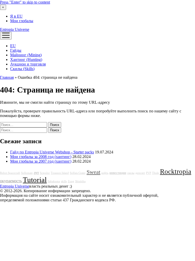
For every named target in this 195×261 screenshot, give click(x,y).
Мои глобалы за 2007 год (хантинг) (40, 161)
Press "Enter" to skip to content (25, 2)
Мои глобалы (21, 21)
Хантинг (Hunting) (26, 59)
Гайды (15, 50)
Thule (155, 173)
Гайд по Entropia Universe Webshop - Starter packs (52, 152)
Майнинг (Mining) (26, 55)
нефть (104, 173)
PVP (148, 173)
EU (13, 46)
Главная (7, 77)
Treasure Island (60, 173)
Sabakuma (54, 181)
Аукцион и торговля (28, 64)
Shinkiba (80, 181)
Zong (71, 181)
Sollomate (27, 173)
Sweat (93, 172)
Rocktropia (175, 171)
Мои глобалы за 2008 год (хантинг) (40, 156)
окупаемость (11, 181)
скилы (130, 173)
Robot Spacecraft (10, 173)
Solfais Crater (78, 173)
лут (36, 173)
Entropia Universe (14, 29)
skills (64, 181)
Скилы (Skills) (22, 69)
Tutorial (35, 180)
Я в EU (16, 16)
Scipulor (45, 173)
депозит (140, 173)
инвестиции (117, 173)
